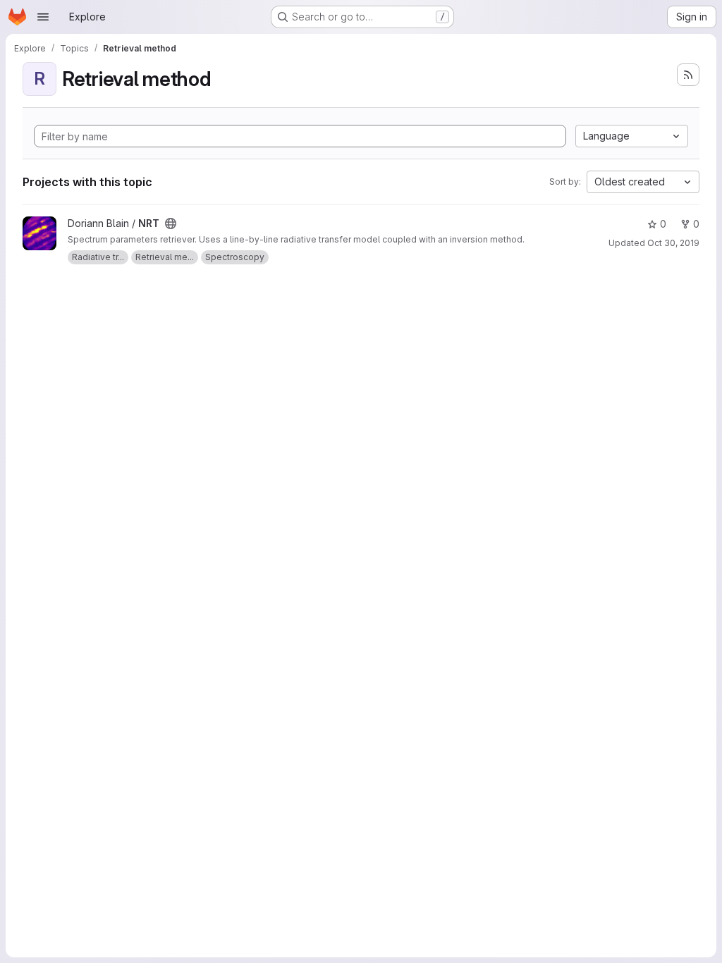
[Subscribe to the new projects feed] (688, 74)
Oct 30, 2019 (673, 243)
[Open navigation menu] (43, 17)
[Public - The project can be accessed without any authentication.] (170, 223)
